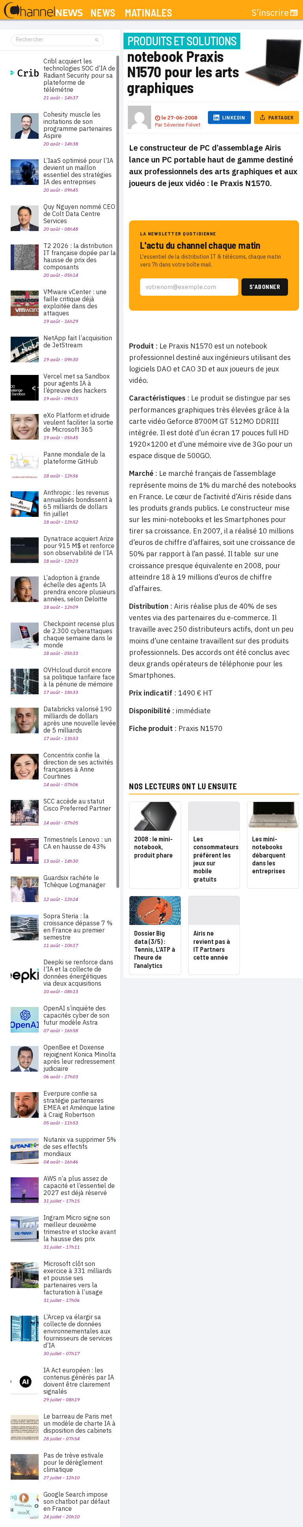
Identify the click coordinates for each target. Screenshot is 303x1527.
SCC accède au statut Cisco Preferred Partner (77, 804)
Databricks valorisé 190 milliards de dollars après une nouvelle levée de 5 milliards (79, 719)
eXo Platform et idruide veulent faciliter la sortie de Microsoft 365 (78, 422)
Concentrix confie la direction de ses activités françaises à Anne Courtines (78, 765)
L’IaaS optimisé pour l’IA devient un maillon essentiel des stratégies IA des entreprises (78, 171)
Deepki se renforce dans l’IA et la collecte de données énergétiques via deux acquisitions (78, 972)
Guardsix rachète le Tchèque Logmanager (74, 881)
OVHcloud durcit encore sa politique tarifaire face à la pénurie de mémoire (79, 677)
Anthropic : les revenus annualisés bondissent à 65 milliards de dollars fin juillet (77, 503)
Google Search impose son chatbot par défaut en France (76, 1501)
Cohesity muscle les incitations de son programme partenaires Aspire (77, 125)
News (102, 13)
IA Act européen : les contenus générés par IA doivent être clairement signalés (78, 1380)
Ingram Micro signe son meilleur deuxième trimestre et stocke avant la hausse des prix (79, 1228)
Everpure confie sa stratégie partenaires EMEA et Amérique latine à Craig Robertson (79, 1104)
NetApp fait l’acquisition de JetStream (77, 341)
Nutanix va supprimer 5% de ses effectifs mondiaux (79, 1146)
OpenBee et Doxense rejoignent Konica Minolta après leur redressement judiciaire (79, 1057)
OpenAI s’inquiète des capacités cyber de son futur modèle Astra (76, 1015)
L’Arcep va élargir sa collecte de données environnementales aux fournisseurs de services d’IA (77, 1331)
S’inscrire (270, 12)
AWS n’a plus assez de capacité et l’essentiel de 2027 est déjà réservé (79, 1186)
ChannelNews (43, 10)
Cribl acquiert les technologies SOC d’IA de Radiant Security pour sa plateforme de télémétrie (79, 75)
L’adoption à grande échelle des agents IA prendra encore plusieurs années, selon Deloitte (79, 588)
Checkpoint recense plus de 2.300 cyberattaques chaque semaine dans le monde (78, 634)
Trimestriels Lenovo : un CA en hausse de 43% (77, 842)
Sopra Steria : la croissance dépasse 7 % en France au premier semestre (77, 926)
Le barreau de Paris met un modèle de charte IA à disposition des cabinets (79, 1423)
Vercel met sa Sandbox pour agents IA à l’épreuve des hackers (76, 383)
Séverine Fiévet (182, 124)
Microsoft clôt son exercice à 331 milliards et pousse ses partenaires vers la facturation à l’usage (77, 1278)
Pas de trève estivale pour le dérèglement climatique (73, 1462)
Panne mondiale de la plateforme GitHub (74, 457)
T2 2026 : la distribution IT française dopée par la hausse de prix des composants (79, 256)
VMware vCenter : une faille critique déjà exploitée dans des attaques (75, 302)
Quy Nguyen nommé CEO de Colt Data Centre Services (79, 214)
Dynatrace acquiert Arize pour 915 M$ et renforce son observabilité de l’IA (78, 546)
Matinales (148, 13)
